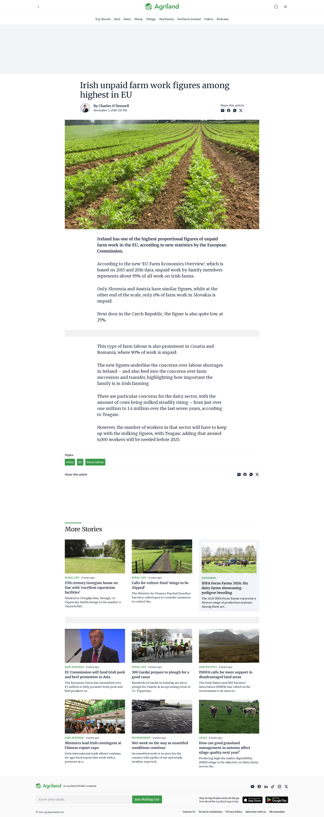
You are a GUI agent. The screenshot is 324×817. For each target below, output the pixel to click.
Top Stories (103, 19)
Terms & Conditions (210, 811)
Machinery (166, 19)
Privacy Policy (234, 811)
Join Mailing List (147, 799)
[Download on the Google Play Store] (276, 799)
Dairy (127, 19)
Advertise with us (255, 811)
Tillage (151, 19)
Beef (117, 19)
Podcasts (223, 19)
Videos (208, 19)
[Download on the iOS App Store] (252, 799)
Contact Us (189, 811)
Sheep (138, 19)
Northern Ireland (189, 19)
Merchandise (277, 811)
